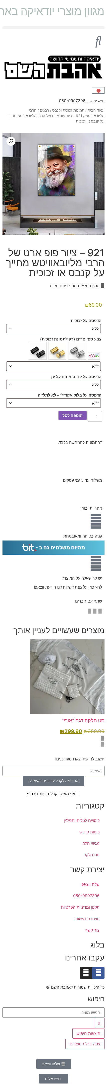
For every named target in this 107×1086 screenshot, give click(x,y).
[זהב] (57, 350)
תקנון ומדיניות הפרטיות (80, 907)
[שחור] (37, 350)
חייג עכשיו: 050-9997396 (82, 100)
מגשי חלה (91, 843)
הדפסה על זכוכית (86, 321)
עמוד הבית (96, 110)
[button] (53, 27)
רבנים (44, 110)
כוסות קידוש (89, 831)
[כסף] (77, 350)
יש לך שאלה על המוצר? (82, 578)
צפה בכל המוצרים (85, 1043)
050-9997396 (86, 895)
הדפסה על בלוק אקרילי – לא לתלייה (70, 395)
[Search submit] (99, 1023)
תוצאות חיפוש (88, 1033)
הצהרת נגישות (87, 918)
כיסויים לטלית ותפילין (82, 820)
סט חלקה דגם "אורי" (83, 721)
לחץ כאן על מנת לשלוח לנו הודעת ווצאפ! (68, 587)
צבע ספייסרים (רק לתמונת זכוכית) (71, 339)
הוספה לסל (72, 415)
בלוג (97, 945)
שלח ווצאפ (90, 884)
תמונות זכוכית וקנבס (68, 110)
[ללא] (94, 355)
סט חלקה (92, 854)
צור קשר (92, 930)
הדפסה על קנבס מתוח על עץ (76, 377)
